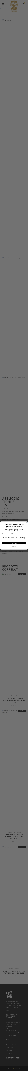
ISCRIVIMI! (14, 543)
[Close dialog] (26, 522)
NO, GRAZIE (14, 546)
